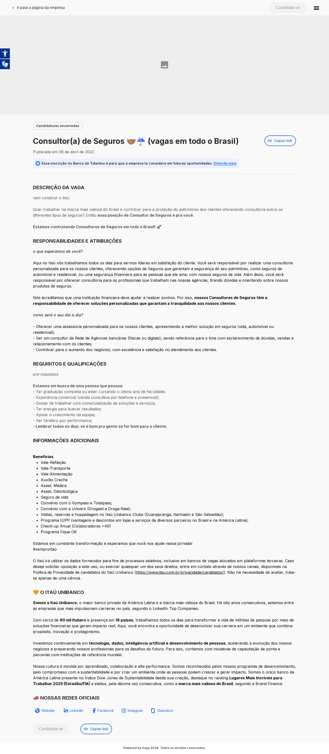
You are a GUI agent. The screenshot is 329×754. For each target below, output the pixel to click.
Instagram (135, 710)
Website (48, 710)
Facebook (106, 710)
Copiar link (283, 141)
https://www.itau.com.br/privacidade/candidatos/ (180, 572)
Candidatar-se (288, 8)
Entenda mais (225, 163)
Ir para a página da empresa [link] (41, 8)
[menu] (316, 7)
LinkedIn (76, 710)
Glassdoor (165, 710)
